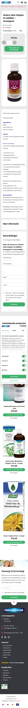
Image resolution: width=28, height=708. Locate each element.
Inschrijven (14, 597)
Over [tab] (23, 330)
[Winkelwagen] (22, 2)
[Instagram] (9, 637)
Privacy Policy (7, 652)
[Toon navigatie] (25, 2)
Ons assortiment (7, 645)
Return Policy (6, 655)
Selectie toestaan (14, 380)
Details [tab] (14, 330)
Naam (5, 277)
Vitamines (5, 670)
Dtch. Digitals (17, 701)
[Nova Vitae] (6, 2)
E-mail (5, 285)
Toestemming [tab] (5, 330)
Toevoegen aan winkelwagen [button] (13, 414)
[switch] (24, 361)
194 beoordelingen (18, 662)
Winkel (6, 6)
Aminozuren (6, 673)
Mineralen (6, 675)
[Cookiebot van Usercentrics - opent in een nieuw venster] (20, 326)
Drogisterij (12, 6)
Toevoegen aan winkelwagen (14, 49)
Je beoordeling (7, 263)
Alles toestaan (14, 376)
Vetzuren (5, 680)
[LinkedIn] (5, 637)
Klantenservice (7, 650)
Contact (5, 657)
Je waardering (7, 257)
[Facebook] (2, 637)
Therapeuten (6, 648)
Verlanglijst (8, 27)
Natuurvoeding (7, 677)
